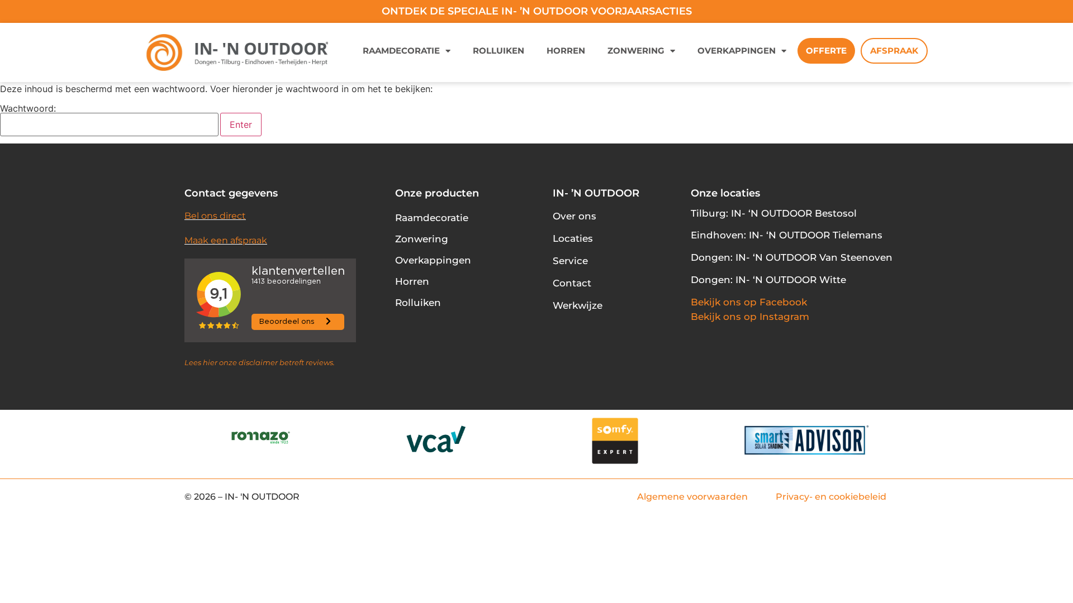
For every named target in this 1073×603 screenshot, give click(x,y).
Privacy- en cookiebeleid (831, 496)
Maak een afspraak (225, 240)
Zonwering (635, 50)
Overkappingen (736, 50)
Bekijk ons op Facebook (749, 302)
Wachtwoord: (28, 109)
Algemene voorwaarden (692, 496)
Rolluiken (498, 50)
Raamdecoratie (401, 50)
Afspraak (894, 50)
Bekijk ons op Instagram (750, 316)
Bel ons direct (215, 215)
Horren (566, 50)
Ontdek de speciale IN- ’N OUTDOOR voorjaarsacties (537, 11)
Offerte (826, 50)
